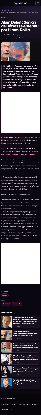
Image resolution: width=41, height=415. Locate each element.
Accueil (3, 10)
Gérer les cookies (6, 409)
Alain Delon (6, 304)
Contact (34, 404)
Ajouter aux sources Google (14, 38)
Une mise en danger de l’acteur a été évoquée (18, 154)
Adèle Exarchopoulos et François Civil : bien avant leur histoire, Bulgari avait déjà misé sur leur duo (25, 358)
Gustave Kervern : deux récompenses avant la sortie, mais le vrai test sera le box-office (25, 333)
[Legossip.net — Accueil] (20, 3)
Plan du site (13, 404)
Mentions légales (24, 404)
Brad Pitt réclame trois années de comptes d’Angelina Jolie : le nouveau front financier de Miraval (25, 346)
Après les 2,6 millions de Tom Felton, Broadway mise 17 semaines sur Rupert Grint (25, 382)
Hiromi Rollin (17, 304)
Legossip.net (20, 35)
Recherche (4, 404)
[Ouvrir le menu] (37, 3)
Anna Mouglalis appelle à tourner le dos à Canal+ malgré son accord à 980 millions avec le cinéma (25, 370)
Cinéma (9, 10)
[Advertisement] (20, 112)
